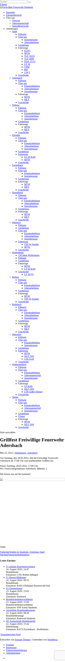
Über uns (22, 37)
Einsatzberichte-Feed (11, 634)
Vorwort (16, 20)
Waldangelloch (19, 364)
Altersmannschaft (20, 23)
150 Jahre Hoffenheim (28, 255)
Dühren (15, 105)
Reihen (15, 277)
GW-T (27, 72)
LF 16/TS (29, 274)
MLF (26, 99)
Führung (22, 34)
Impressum (11, 647)
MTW (27, 53)
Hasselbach (17, 192)
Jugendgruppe (31, 39)
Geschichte (23, 75)
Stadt (14, 31)
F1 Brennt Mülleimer (16, 577)
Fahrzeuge (23, 154)
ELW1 (27, 50)
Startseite (10, 12)
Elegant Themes (22, 639)
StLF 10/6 (29, 356)
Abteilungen (20, 453)
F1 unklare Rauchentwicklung (20, 566)
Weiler (15, 397)
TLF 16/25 (29, 56)
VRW (27, 67)
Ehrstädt (16, 135)
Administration (13, 653)
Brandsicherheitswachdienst (19, 599)
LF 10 (27, 64)
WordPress (52, 639)
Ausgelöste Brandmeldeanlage (20, 610)
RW (26, 69)
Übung (21, 416)
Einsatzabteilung (32, 86)
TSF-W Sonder (31, 244)
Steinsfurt (16, 334)
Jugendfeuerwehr (20, 26)
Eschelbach (17, 165)
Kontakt (10, 645)
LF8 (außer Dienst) (33, 391)
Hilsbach (16, 222)
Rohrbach (16, 304)
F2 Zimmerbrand (14, 588)
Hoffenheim (18, 252)
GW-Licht (29, 359)
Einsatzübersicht (14, 15)
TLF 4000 (29, 58)
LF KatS (28, 386)
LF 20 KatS (30, 157)
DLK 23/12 (29, 61)
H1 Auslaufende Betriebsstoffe (20, 621)
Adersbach (17, 78)
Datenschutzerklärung (16, 650)
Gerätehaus (23, 45)
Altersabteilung (31, 42)
